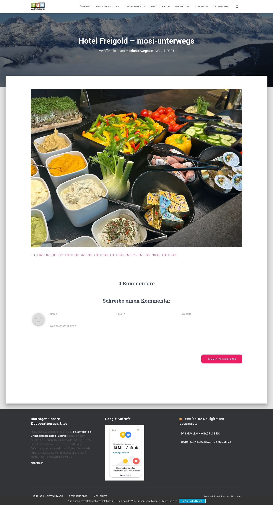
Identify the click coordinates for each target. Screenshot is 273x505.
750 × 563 (86, 255)
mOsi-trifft (100, 496)
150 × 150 (44, 255)
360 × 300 (144, 255)
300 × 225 (57, 255)
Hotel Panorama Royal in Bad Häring (206, 442)
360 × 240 (131, 255)
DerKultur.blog (160, 6)
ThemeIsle (236, 496)
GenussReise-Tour (107, 6)
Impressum (201, 6)
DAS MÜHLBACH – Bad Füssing (200, 433)
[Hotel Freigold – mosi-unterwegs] (136, 167)
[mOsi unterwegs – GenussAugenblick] (38, 6)
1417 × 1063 (72, 255)
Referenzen (182, 6)
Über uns (85, 6)
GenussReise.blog (135, 6)
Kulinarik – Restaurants (48, 496)
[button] (118, 6)
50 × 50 (156, 255)
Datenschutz (221, 6)
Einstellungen (192, 501)
